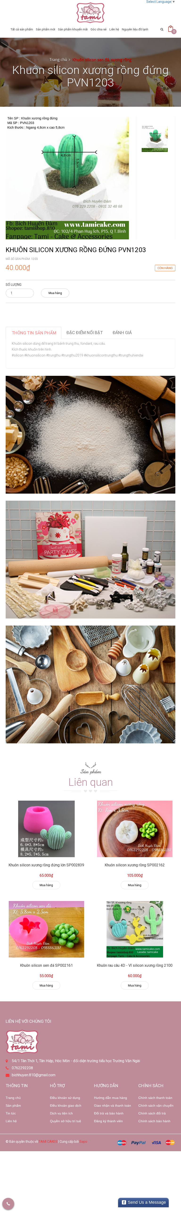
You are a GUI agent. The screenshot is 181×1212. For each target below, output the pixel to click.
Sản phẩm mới (45, 29)
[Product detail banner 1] (90, 435)
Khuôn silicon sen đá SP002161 (46, 965)
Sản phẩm (13, 1105)
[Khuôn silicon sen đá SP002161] (46, 929)
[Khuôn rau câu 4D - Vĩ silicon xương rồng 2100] (134, 929)
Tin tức (11, 1113)
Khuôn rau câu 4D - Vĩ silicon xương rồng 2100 (135, 965)
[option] (154, 139)
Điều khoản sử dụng (65, 1098)
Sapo (83, 1141)
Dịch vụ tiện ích (61, 1113)
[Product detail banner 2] (90, 559)
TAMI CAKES (48, 1141)
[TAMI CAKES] (90, 12)
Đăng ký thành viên (108, 1121)
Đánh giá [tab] (122, 332)
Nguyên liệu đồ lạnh (135, 29)
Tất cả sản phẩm (22, 29)
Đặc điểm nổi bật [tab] (84, 332)
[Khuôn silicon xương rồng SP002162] (134, 829)
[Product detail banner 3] (90, 684)
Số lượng (13, 285)
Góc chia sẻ (98, 29)
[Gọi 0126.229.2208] (8, 1204)
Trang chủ (58, 59)
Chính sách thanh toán (155, 1098)
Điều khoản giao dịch (65, 1105)
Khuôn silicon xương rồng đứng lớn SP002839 (46, 865)
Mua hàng (55, 293)
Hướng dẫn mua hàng (110, 1098)
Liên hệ (114, 29)
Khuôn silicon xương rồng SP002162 (135, 865)
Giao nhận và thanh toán (112, 1105)
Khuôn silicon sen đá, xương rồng (102, 59)
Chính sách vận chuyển (155, 1105)
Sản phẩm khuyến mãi (73, 29)
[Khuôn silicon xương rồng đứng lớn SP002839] (46, 829)
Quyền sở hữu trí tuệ (65, 1121)
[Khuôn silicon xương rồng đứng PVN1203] (67, 177)
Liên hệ (11, 1121)
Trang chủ (13, 1098)
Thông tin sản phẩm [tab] (34, 332)
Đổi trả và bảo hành (108, 1113)
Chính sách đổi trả (152, 1113)
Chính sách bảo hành (154, 1121)
